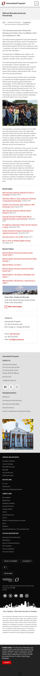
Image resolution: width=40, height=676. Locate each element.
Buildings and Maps (8, 503)
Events (4, 512)
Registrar (5, 526)
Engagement (27, 22)
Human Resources (8, 515)
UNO (3, 22)
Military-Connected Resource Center (14, 520)
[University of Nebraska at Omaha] (4, 3)
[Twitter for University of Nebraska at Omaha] (10, 596)
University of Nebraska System (12, 489)
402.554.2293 (15, 334)
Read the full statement (27, 632)
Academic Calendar (8, 461)
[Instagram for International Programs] (17, 387)
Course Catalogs (7, 464)
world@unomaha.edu (16, 339)
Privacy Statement (8, 549)
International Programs (15, 3)
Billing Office (6, 500)
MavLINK (5, 469)
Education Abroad (8, 407)
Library (4, 517)
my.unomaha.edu (7, 472)
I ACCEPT (7, 662)
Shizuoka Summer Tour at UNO (12, 237)
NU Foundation (7, 546)
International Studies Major (11, 404)
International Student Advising (12, 400)
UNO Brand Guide (7, 475)
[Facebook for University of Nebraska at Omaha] (5, 596)
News (4, 523)
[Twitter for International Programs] (11, 387)
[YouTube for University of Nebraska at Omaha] (16, 596)
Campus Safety (7, 509)
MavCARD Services (8, 467)
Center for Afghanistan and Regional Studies (16, 411)
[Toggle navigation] (36, 3)
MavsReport (6, 540)
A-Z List (4, 483)
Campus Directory (8, 506)
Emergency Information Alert (11, 537)
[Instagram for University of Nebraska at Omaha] (27, 596)
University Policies (8, 551)
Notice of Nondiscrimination (11, 543)
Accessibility (6, 497)
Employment (6, 486)
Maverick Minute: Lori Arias (11, 265)
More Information (15, 307)
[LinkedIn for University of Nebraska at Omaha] (21, 596)
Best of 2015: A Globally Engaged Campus (16, 241)
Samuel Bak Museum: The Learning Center (15, 529)
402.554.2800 (8, 573)
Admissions (6, 397)
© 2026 (4, 590)
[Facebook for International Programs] (5, 387)
